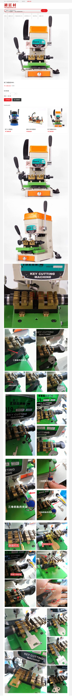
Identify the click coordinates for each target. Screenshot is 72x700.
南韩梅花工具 (27, 16)
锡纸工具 (11, 16)
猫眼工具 (41, 16)
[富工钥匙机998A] (36, 47)
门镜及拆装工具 (18, 16)
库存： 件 (7, 96)
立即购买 (7, 99)
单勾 (5, 16)
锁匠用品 (35, 16)
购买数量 (6, 91)
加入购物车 (17, 99)
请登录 (23, 1)
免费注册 (29, 1)
